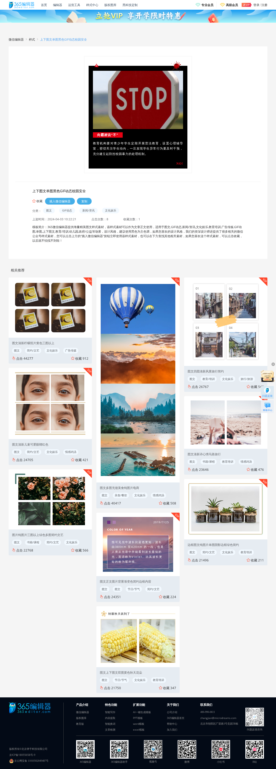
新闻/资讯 (88, 210)
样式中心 (92, 5)
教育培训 (158, 680)
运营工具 (74, 5)
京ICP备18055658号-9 (22, 755)
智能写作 (110, 712)
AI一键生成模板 (142, 712)
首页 (44, 5)
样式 (32, 39)
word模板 (138, 724)
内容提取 (110, 718)
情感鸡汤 (70, 452)
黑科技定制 (130, 5)
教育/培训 (208, 379)
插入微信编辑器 (60, 201)
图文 (49, 210)
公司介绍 (172, 712)
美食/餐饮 (121, 495)
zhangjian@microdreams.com (218, 718)
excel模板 (138, 729)
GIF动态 (67, 210)
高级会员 (232, 5)
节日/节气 (134, 589)
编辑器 (57, 5)
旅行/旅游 (247, 379)
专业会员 (207, 5)
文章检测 (110, 729)
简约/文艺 (33, 350)
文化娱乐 (110, 210)
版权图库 (110, 5)
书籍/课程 (33, 542)
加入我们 (172, 729)
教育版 (80, 724)
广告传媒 (70, 350)
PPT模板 (138, 718)
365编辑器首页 (175, 718)
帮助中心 (172, 724)
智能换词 (110, 724)
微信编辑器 (16, 39)
